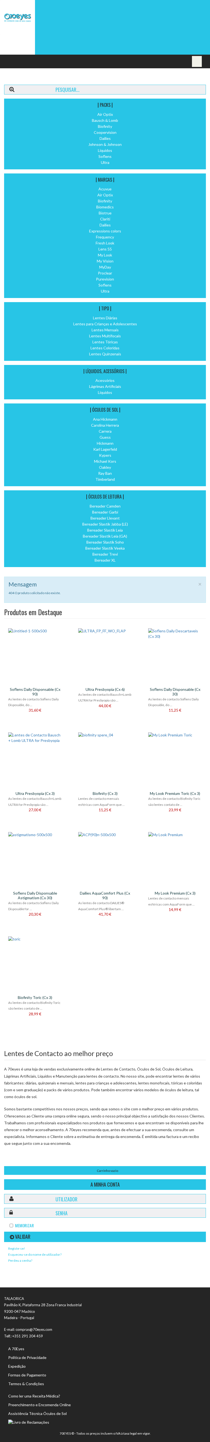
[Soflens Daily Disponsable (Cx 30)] (175, 633)
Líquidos (105, 150)
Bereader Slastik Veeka (105, 548)
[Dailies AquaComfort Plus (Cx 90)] (105, 835)
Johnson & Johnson (105, 144)
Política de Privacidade (27, 1357)
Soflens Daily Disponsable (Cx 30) (175, 691)
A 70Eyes (16, 1348)
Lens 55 (105, 249)
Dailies (105, 138)
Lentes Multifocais (105, 336)
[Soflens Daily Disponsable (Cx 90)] (35, 631)
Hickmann (105, 443)
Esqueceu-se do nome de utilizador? (35, 1254)
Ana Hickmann (105, 419)
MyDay (105, 267)
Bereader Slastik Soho (105, 542)
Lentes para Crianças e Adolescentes (105, 324)
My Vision (105, 261)
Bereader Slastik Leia (105, 530)
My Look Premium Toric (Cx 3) (175, 793)
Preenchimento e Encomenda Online (39, 1404)
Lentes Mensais (105, 330)
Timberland (105, 479)
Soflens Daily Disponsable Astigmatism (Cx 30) (35, 895)
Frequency (105, 237)
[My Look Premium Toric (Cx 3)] (175, 735)
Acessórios (105, 380)
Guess (105, 437)
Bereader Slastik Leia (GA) (105, 536)
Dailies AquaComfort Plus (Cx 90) (105, 895)
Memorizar (24, 1225)
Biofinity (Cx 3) (105, 793)
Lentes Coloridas (105, 348)
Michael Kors (105, 461)
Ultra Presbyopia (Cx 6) (105, 689)
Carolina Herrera (105, 425)
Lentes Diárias (105, 317)
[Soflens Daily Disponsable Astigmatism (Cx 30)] (35, 835)
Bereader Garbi (105, 512)
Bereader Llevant (105, 518)
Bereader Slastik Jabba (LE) (105, 524)
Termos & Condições (26, 1383)
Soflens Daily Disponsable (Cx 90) (35, 691)
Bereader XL (105, 560)
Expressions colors (105, 231)
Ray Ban (105, 473)
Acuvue (105, 189)
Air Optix (105, 114)
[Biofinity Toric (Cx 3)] (35, 939)
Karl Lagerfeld (105, 449)
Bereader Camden (105, 506)
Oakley (105, 467)
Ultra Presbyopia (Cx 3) (35, 793)
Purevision (105, 279)
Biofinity (105, 126)
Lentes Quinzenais (105, 354)
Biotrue (105, 213)
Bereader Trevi (105, 554)
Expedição (17, 1366)
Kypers (105, 455)
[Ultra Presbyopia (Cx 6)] (105, 631)
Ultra (105, 162)
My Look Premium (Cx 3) (175, 893)
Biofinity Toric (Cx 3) (35, 997)
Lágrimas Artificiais (105, 386)
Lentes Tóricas (105, 342)
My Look (105, 255)
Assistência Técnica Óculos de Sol (37, 1413)
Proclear (105, 273)
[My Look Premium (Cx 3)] (175, 835)
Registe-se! (16, 1248)
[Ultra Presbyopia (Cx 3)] (35, 737)
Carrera (105, 431)
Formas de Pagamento (27, 1375)
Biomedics (105, 207)
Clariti (105, 219)
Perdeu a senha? (20, 1260)
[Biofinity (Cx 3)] (105, 735)
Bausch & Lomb (105, 120)
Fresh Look (105, 243)
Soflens (105, 156)
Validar (22, 1236)
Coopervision (105, 132)
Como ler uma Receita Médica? (34, 1396)
